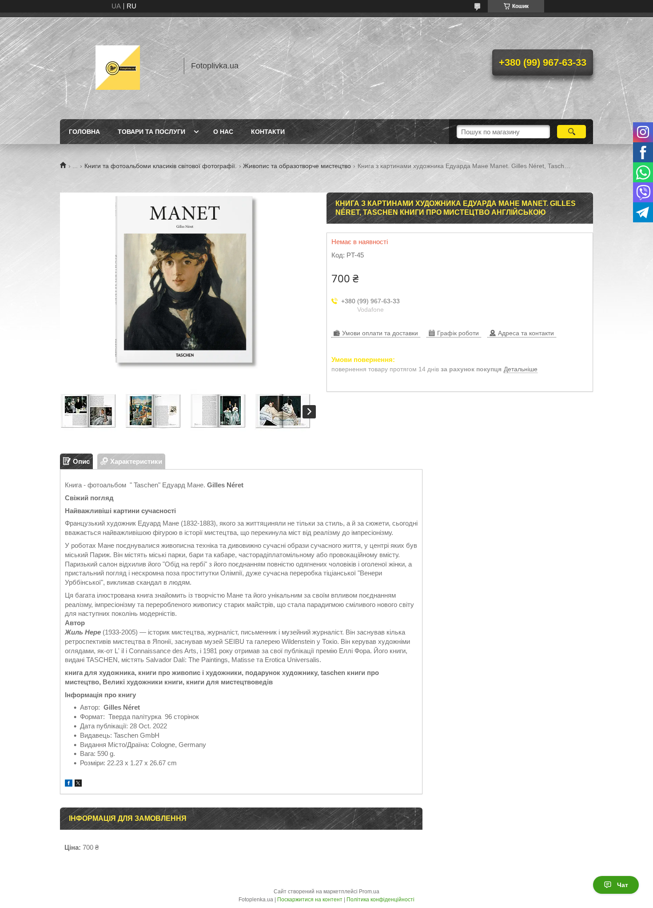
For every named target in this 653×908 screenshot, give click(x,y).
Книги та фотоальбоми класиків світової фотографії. (160, 165)
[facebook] (68, 784)
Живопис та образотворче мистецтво (297, 165)
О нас (223, 131)
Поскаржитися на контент (309, 899)
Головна (84, 131)
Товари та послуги (151, 131)
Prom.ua (369, 891)
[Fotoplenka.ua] (117, 65)
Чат (622, 884)
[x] (78, 784)
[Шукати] (571, 131)
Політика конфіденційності (380, 899)
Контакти (268, 131)
